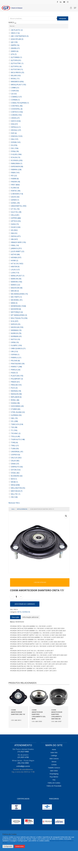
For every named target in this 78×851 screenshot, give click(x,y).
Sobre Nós (53, 752)
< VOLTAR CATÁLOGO (40, 582)
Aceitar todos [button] (20, 846)
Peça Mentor (54, 777)
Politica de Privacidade (54, 786)
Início (13, 509)
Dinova (54, 762)
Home (54, 749)
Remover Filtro (14, 503)
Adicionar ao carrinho (25, 604)
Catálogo (54, 755)
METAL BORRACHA (22, 509)
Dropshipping (54, 774)
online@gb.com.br (23, 766)
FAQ (54, 780)
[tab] (15, 617)
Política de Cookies (54, 783)
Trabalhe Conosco (54, 768)
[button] (66, 516)
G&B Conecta (53, 759)
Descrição (15, 617)
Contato (54, 765)
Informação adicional (30, 617)
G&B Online (54, 771)
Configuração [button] (8, 846)
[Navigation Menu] (75, 8)
